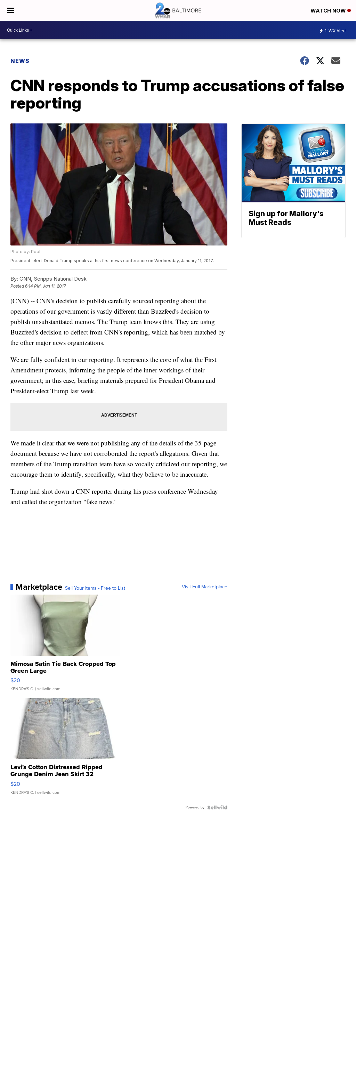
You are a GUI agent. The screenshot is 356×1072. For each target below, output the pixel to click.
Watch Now (328, 10)
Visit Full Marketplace (204, 587)
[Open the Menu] (10, 10)
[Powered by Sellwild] (217, 807)
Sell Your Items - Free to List (95, 588)
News (20, 60)
